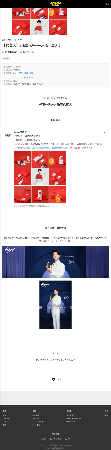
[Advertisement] (55, 397)
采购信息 (36, 418)
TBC (32, 51)
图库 (4, 424)
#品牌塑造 (6, 58)
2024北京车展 (38, 421)
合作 (106, 411)
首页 (4, 39)
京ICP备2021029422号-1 (55, 448)
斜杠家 (43, 438)
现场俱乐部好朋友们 (74, 418)
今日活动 (6, 418)
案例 (9, 39)
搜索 (106, 415)
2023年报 (36, 424)
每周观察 (36, 415)
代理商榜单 (70, 421)
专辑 (34, 411)
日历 (4, 421)
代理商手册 (70, 415)
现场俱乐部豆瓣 (55, 438)
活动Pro (67, 438)
